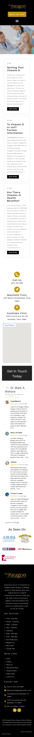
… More (26, 457)
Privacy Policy (6, 734)
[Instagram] (19, 710)
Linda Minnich (15, 401)
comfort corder (16, 493)
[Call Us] (17, 274)
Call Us (17, 280)
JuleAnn (13, 462)
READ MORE (13, 109)
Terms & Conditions (26, 731)
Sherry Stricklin (16, 433)
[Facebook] (15, 710)
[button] (17, 21)
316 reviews (17, 397)
